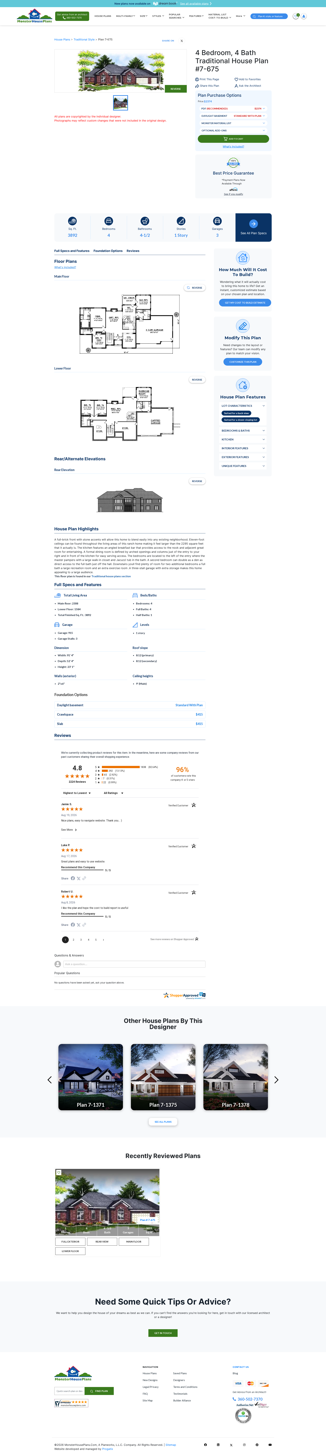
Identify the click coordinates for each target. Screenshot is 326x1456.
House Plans (62, 39)
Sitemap (171, 1444)
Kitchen (227, 439)
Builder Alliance (182, 1400)
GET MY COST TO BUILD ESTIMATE (245, 302)
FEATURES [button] (195, 16)
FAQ (145, 1393)
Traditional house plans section (111, 576)
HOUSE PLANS (103, 16)
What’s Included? (233, 146)
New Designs (150, 1380)
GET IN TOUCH (163, 1333)
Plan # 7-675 (147, 1219)
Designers (179, 1380)
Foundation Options (108, 251)
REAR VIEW (102, 1241)
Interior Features (235, 448)
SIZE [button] (142, 16)
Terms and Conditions (185, 1386)
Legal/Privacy (151, 1386)
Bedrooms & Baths (236, 430)
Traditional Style (84, 39)
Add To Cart (236, 139)
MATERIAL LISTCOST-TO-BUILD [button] (219, 16)
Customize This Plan (242, 361)
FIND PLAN (101, 1391)
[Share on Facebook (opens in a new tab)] (73, 878)
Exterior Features (235, 456)
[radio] (130, 767)
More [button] (239, 16)
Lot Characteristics (237, 405)
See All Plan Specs (254, 233)
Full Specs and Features (71, 251)
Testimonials (180, 1393)
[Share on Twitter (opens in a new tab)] (79, 878)
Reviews (133, 251)
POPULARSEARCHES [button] (175, 16)
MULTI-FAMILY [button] (124, 16)
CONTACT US (241, 1367)
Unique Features (234, 465)
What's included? (65, 267)
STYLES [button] (157, 16)
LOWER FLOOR (70, 1251)
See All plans (163, 1121)
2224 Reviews (81, 781)
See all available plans (194, 3)
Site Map (148, 1400)
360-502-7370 (250, 1399)
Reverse (176, 88)
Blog (235, 1373)
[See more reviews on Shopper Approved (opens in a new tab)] (84, 878)
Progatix (107, 1449)
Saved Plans (180, 1373)
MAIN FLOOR (133, 1241)
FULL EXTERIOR (70, 1241)
